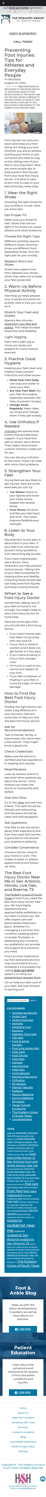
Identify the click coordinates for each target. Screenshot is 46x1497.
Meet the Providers (23, 1417)
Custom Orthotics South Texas (20, 1151)
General (17, 1062)
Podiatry (17, 1090)
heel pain (13, 1201)
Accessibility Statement (23, 1441)
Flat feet (17, 1037)
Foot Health (32, 1187)
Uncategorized (22, 1119)
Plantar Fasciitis (22, 1087)
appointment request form (22, 977)
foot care (31, 1184)
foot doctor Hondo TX (19, 91)
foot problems (33, 1199)
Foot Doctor (14, 79)
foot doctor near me (17, 1187)
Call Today (23, 41)
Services (23, 1427)
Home (23, 1408)
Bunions (17, 1030)
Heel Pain (18, 1069)
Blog (23, 1437)
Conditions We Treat (23, 1422)
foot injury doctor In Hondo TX (19, 99)
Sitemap (23, 1451)
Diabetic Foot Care (24, 1034)
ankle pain (11, 1133)
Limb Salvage (21, 1073)
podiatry (33, 1244)
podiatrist (14, 1220)
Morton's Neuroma (24, 1076)
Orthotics (10, 431)
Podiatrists (19, 1231)
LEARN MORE (24, 1329)
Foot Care (18, 1051)
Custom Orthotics (28, 1145)
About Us (23, 1413)
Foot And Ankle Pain (25, 1048)
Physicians (19, 1083)
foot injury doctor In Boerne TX (24, 97)
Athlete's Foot (21, 1027)
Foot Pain (18, 1059)
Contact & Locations (23, 1432)
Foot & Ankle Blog (23, 1290)
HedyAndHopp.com (28, 1488)
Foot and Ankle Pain (15, 1169)
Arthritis (17, 1023)
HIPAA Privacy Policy (23, 1446)
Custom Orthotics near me (20, 1148)
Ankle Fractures (22, 1020)
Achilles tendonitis (24, 1012)
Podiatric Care (29, 1217)
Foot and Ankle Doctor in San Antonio (21, 1157)
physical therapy (20, 1210)
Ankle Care (19, 1016)
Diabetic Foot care (13, 1154)
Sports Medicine (22, 1094)
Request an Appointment (23, 34)
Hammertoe (20, 1066)
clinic (21, 802)
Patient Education (23, 1350)
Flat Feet (25, 1154)
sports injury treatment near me (19, 1247)
